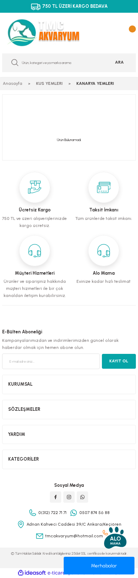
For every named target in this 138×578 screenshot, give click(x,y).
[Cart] (131, 32)
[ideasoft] (32, 573)
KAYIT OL (118, 360)
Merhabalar (104, 566)
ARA (119, 62)
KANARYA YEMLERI (95, 83)
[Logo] (49, 33)
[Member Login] (118, 32)
